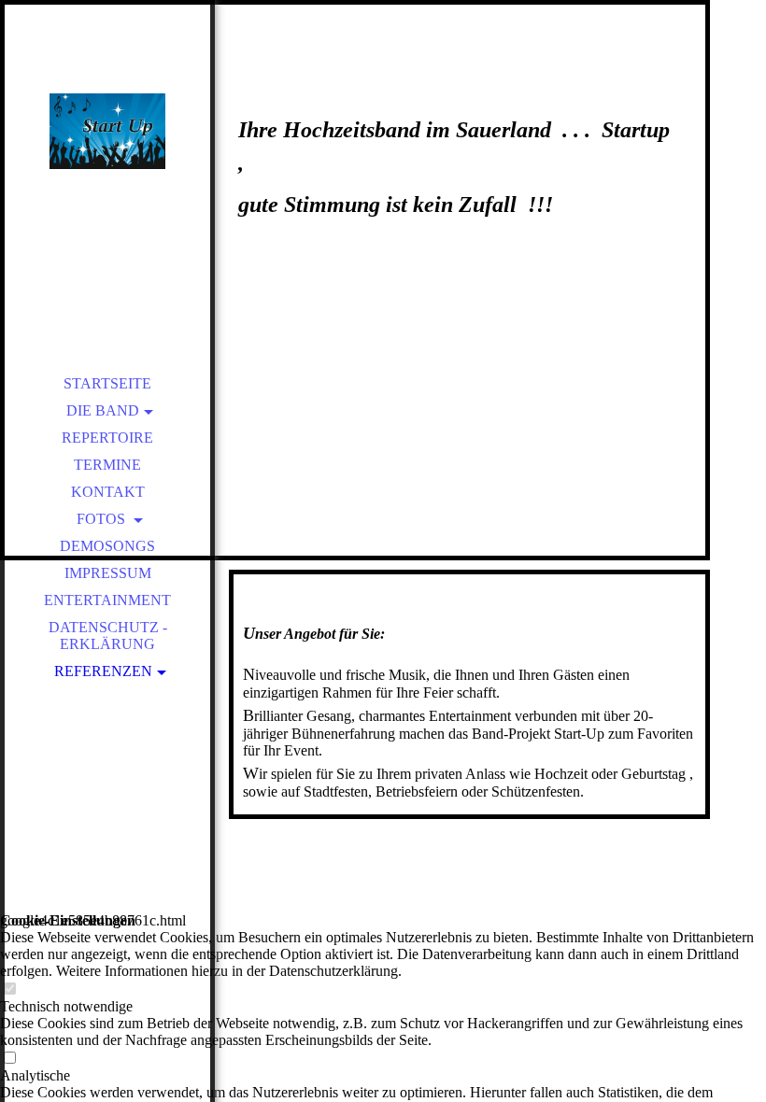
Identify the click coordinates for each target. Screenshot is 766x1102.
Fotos (103, 519)
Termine (107, 465)
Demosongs (107, 546)
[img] (107, 131)
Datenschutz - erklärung (108, 635)
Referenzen (103, 671)
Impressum (107, 573)
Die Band (102, 410)
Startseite (107, 383)
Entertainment (107, 600)
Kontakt (108, 492)
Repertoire (107, 437)
